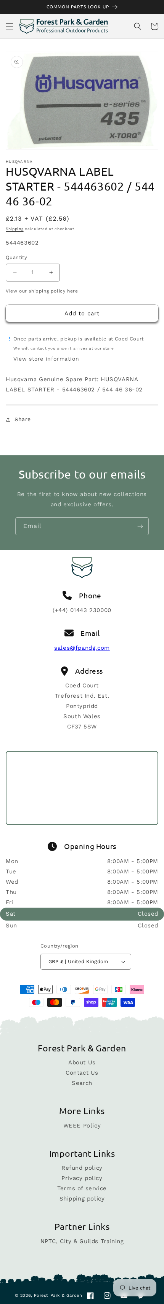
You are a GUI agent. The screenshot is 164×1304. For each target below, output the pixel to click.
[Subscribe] (140, 526)
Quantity (16, 257)
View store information (46, 359)
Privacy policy (81, 1178)
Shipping (15, 229)
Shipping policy (82, 1198)
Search (82, 1083)
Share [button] (22, 419)
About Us (82, 1062)
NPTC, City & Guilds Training (82, 1241)
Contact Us (82, 1072)
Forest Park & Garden (58, 1295)
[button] (9, 26)
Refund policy (82, 1167)
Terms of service (82, 1188)
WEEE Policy (82, 1125)
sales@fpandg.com (82, 647)
